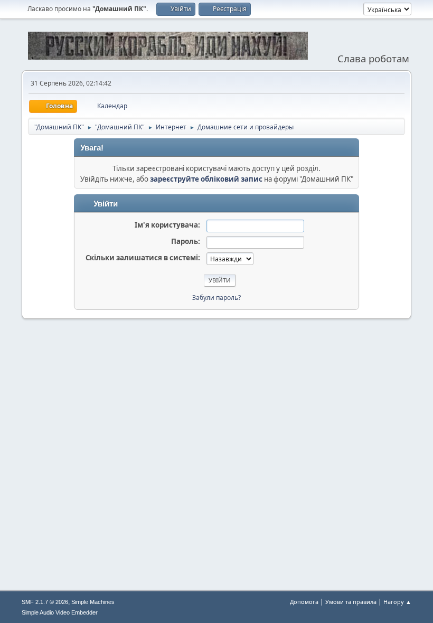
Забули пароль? (216, 297)
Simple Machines (93, 602)
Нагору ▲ (397, 602)
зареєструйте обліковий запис (206, 179)
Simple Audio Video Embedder (60, 612)
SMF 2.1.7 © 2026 (45, 602)
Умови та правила (350, 602)
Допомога (304, 602)
